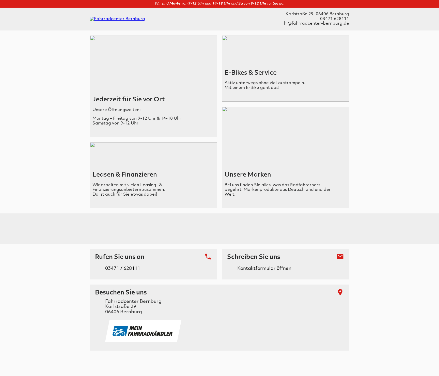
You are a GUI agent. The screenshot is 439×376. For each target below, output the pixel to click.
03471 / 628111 (122, 269)
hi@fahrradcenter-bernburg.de (316, 24)
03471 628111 (334, 19)
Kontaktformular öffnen (264, 269)
